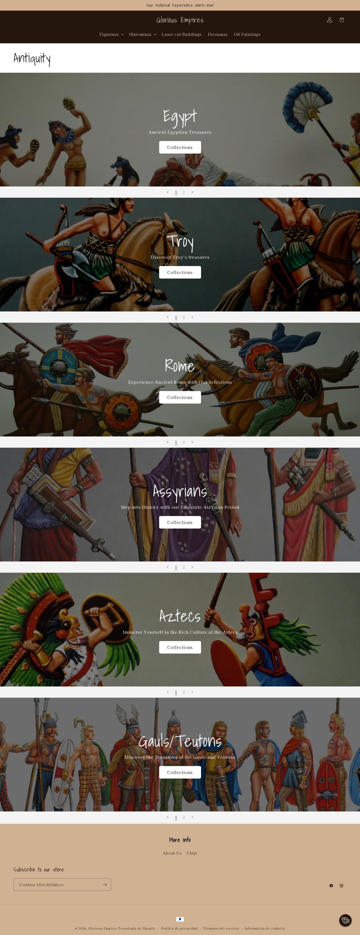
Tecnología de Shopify (137, 928)
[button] (111, 34)
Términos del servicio (221, 928)
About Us (172, 853)
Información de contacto (265, 928)
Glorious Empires (102, 928)
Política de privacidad (179, 928)
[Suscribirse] (105, 884)
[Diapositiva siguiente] (192, 192)
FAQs (192, 853)
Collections (180, 147)
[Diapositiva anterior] (167, 192)
